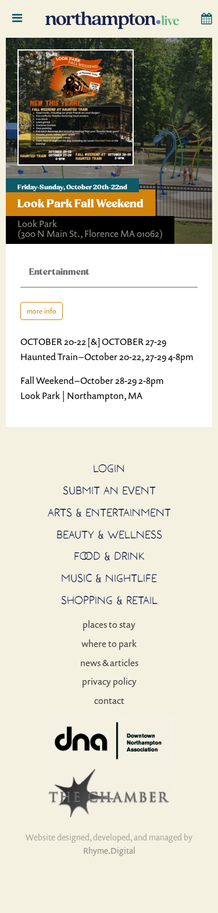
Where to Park (109, 643)
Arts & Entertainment (109, 512)
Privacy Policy (109, 681)
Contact (109, 700)
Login (109, 468)
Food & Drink (109, 556)
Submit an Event (109, 490)
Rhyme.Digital (109, 850)
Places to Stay (109, 624)
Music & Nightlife (109, 578)
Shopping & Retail (109, 600)
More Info (41, 311)
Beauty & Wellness (109, 534)
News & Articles (109, 662)
